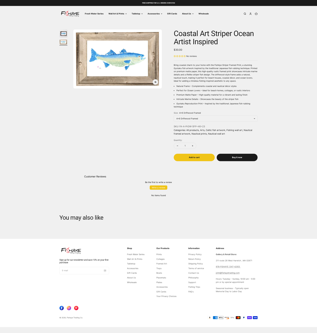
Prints (159, 254)
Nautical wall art (216, 133)
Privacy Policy (195, 254)
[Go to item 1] (63, 33)
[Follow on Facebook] (61, 308)
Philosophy (193, 277)
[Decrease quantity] (177, 146)
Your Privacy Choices (166, 296)
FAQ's (191, 291)
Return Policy (194, 259)
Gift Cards (172, 13)
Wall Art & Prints (116, 13)
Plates (159, 282)
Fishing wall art (234, 130)
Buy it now (237, 157)
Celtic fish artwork (215, 130)
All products (192, 130)
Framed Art (161, 263)
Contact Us (193, 273)
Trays (158, 268)
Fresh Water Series (94, 13)
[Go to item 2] (63, 42)
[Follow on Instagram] (69, 308)
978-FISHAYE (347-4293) (228, 266)
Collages (160, 259)
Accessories (154, 13)
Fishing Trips (194, 287)
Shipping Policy (195, 263)
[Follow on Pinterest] (76, 308)
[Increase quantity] (192, 146)
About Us (186, 13)
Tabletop (136, 13)
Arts (202, 130)
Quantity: (178, 140)
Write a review (158, 187)
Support (192, 282)
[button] (180, 56)
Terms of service (196, 268)
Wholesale (203, 13)
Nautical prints (199, 133)
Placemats (161, 277)
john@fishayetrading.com (228, 273)
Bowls (159, 273)
